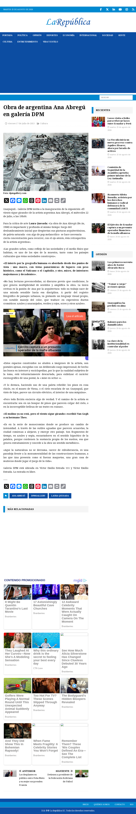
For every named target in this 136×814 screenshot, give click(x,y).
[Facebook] (101, 9)
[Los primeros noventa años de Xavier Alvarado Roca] (98, 266)
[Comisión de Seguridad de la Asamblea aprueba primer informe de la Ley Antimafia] (98, 171)
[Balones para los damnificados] (98, 325)
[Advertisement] (68, 70)
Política (23, 35)
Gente (121, 35)
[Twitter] (107, 9)
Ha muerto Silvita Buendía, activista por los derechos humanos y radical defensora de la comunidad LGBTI (119, 201)
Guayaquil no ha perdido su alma (116, 304)
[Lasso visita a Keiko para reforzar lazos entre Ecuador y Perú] (98, 122)
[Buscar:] (116, 97)
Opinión (37, 35)
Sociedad (107, 35)
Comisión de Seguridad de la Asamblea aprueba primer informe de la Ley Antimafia (118, 173)
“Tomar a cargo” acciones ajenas (117, 285)
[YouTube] (120, 9)
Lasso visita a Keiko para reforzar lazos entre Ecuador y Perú (119, 121)
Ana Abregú (18, 496)
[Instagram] (127, 9)
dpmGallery (38, 496)
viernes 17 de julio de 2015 (21, 123)
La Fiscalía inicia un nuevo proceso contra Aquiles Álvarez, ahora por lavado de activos (119, 145)
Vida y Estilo (50, 42)
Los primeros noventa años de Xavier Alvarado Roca (119, 265)
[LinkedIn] (114, 9)
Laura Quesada (60, 496)
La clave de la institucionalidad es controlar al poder (118, 343)
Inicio (86, 804)
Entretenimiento (27, 42)
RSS (132, 804)
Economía (68, 35)
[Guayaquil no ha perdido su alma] (98, 306)
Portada (7, 35)
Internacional (88, 35)
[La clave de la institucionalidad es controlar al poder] (98, 344)
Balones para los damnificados (116, 323)
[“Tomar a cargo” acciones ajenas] (98, 287)
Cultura (7, 42)
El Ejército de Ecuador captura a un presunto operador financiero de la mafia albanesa (120, 229)
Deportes (52, 35)
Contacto (120, 804)
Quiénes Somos (102, 804)
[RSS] (133, 9)
